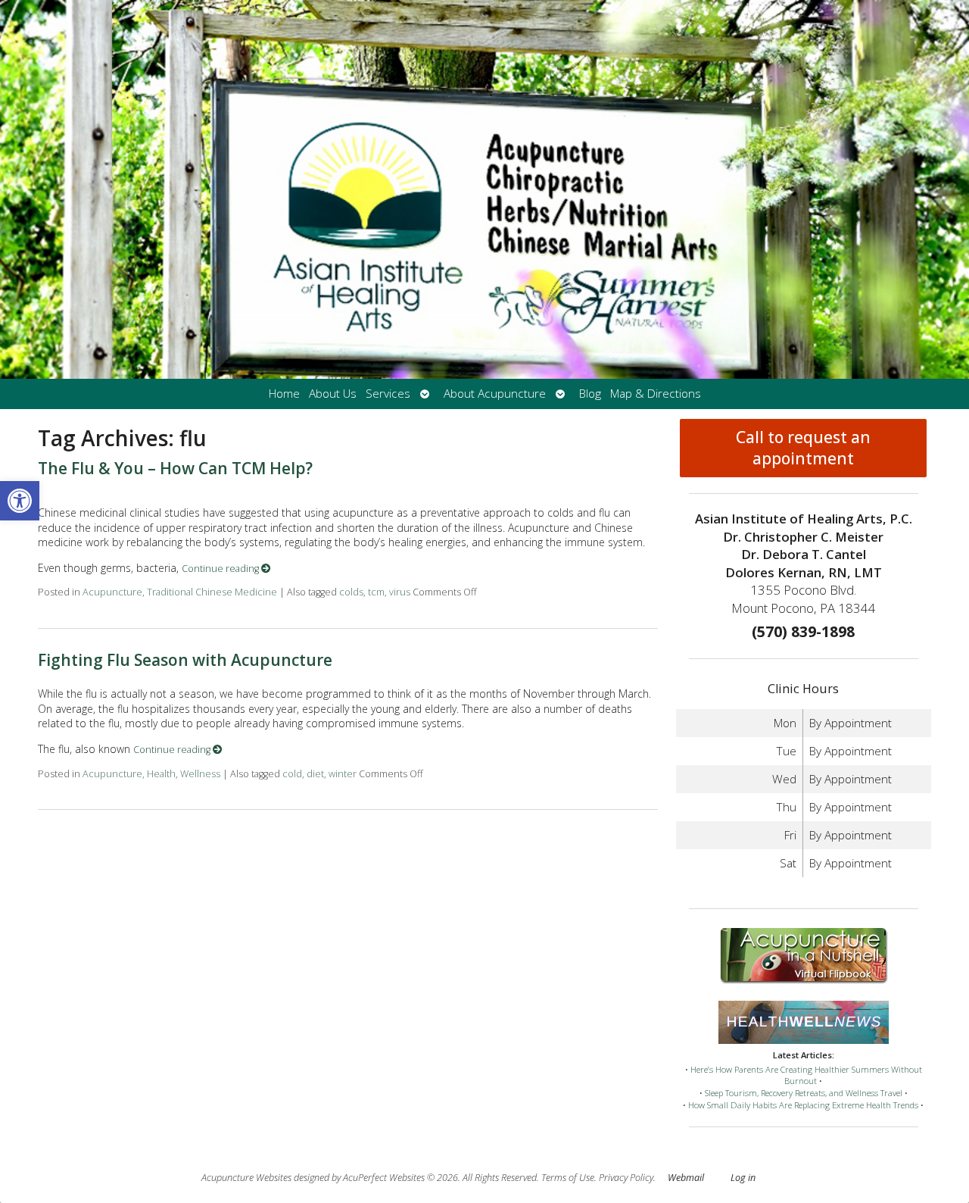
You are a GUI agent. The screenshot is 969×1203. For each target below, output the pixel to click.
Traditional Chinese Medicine (212, 592)
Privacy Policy (626, 1177)
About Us (333, 394)
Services (388, 394)
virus (399, 592)
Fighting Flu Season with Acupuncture (185, 659)
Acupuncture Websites (246, 1177)
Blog (590, 394)
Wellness (200, 773)
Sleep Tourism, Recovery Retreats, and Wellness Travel (803, 1092)
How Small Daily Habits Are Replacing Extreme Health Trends (803, 1105)
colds (351, 592)
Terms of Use (567, 1177)
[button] (19, 500)
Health (161, 773)
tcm (376, 592)
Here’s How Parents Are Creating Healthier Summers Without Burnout (806, 1075)
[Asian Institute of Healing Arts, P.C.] (484, 189)
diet (315, 773)
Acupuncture (112, 592)
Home (284, 394)
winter (343, 773)
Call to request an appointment (803, 448)
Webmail (686, 1177)
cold (292, 773)
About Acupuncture (495, 394)
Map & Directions (655, 394)
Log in (743, 1177)
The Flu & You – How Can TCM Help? (175, 468)
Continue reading (221, 568)
